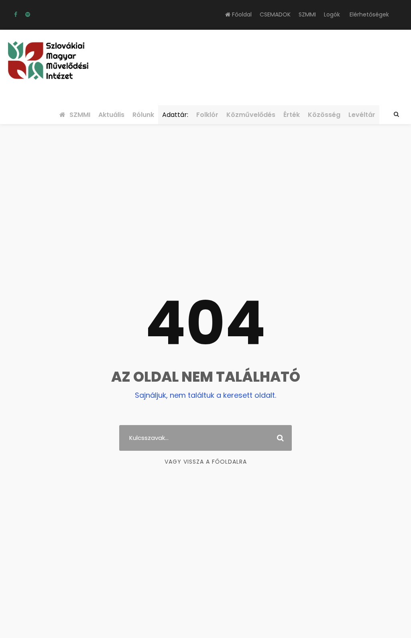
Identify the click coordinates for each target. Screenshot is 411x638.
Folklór (207, 114)
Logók (332, 14)
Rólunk (143, 114)
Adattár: (175, 114)
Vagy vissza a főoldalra (206, 462)
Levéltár (361, 114)
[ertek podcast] (27, 14)
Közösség (324, 114)
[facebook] (15, 14)
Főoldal (241, 14)
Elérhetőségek (369, 14)
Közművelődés (250, 114)
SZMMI (307, 14)
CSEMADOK (275, 14)
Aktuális (111, 114)
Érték (291, 114)
